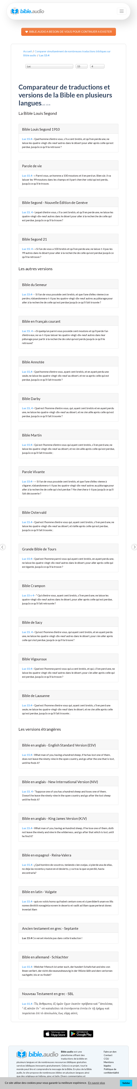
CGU (106, 1058)
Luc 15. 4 (27, 212)
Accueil (27, 51)
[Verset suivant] (134, 547)
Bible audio (67, 1051)
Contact (108, 1055)
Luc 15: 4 (27, 248)
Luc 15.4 (27, 175)
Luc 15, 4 (27, 408)
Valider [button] (126, 1083)
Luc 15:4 (27, 138)
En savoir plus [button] (96, 1083)
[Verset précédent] (2, 547)
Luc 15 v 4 (28, 595)
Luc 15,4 (27, 371)
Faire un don (110, 1051)
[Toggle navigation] (121, 11)
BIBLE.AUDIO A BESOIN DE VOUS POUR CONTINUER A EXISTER (70, 31)
